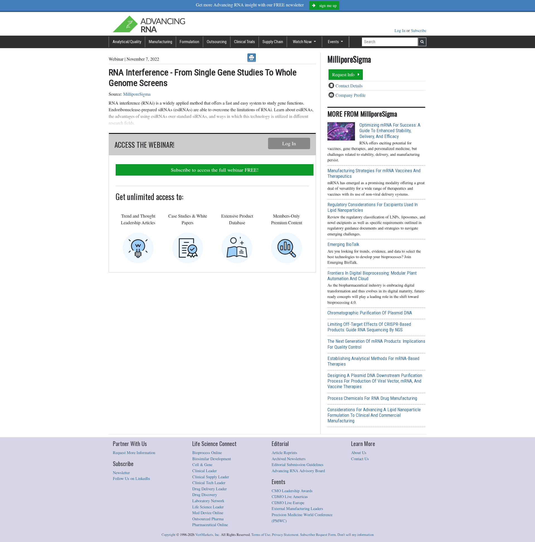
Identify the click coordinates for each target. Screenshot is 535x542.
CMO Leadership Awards (292, 490)
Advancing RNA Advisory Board (298, 470)
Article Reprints (284, 452)
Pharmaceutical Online (210, 524)
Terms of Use (260, 534)
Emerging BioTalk (343, 244)
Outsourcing (217, 41)
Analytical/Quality (127, 41)
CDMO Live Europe (288, 502)
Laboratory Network (208, 500)
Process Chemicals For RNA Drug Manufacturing (372, 398)
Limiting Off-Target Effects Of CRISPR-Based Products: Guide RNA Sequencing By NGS (369, 326)
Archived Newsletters (289, 458)
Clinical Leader (204, 470)
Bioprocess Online (207, 452)
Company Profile (350, 95)
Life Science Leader (208, 506)
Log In (401, 30)
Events (334, 41)
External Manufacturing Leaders (297, 508)
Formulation (189, 41)
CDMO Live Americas (290, 496)
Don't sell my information (355, 534)
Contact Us (360, 458)
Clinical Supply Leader (210, 476)
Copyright (169, 534)
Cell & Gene (202, 464)
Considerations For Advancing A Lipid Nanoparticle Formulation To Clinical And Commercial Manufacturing (374, 415)
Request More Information (134, 452)
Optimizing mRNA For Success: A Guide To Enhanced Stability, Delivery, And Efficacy (389, 130)
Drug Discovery (204, 494)
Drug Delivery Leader (209, 488)
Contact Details (349, 85)
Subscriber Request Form (318, 534)
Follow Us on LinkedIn (131, 478)
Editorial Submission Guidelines (298, 464)
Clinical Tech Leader (208, 482)
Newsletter (121, 472)
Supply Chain (272, 41)
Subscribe (418, 30)
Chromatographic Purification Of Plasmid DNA (369, 313)
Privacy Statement (285, 534)
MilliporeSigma (136, 94)
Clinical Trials (244, 41)
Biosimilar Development (211, 458)
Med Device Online (207, 512)
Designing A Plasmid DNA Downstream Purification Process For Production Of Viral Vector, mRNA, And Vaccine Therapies (374, 381)
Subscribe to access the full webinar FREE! (215, 169)
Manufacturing (160, 41)
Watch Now (303, 41)
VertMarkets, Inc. (207, 534)
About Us (358, 452)
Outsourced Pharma (207, 518)
